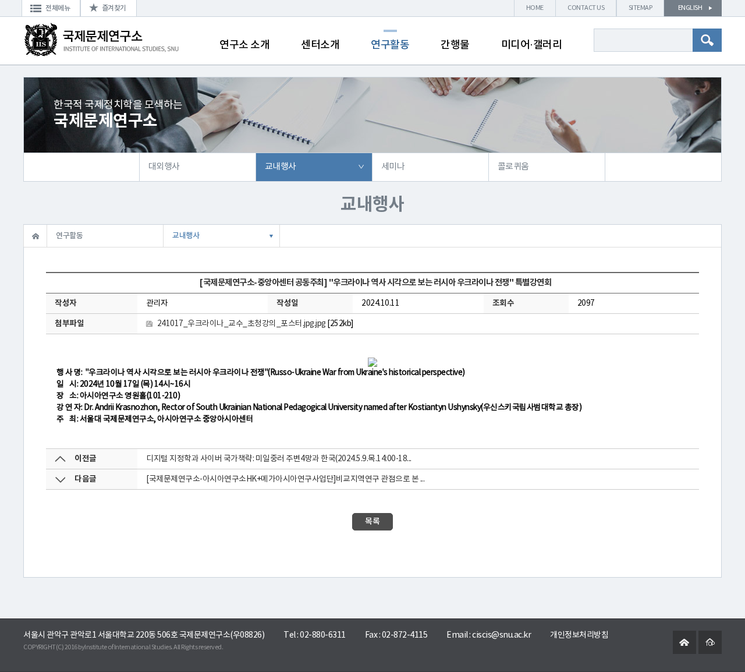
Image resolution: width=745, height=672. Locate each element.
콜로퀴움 (513, 167)
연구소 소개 (244, 45)
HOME (535, 8)
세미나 (393, 167)
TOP (710, 644)
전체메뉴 (57, 8)
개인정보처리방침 (579, 635)
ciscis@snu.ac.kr (501, 635)
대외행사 (164, 167)
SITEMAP (640, 8)
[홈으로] (35, 236)
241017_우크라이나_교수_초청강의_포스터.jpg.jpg (241, 323)
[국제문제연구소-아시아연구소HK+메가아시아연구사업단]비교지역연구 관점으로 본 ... (285, 479)
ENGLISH (690, 8)
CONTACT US (585, 8)
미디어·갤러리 (531, 45)
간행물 (455, 45)
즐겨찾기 (114, 8)
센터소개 (320, 45)
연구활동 (390, 45)
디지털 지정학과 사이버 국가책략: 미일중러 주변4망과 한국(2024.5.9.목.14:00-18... (278, 459)
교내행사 (280, 167)
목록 (372, 521)
